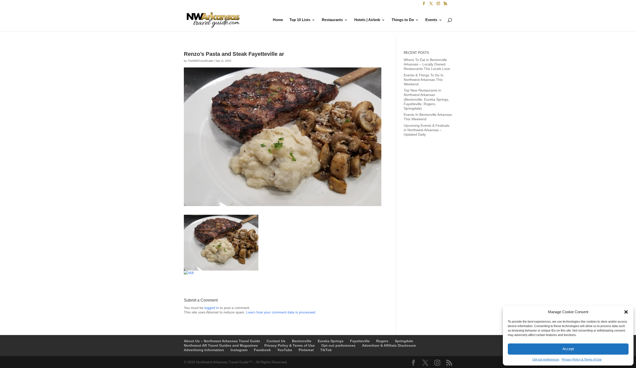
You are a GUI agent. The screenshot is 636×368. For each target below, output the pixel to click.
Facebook (262, 350)
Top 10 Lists (299, 20)
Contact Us (276, 341)
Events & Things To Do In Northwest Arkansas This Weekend (423, 79)
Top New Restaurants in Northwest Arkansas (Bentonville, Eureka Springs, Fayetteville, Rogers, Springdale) (426, 99)
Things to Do (403, 20)
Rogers (382, 341)
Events (431, 20)
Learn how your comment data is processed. (281, 312)
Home (278, 20)
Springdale (404, 341)
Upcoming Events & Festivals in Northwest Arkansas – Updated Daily (426, 129)
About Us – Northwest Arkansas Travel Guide (222, 341)
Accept (568, 349)
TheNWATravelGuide (200, 60)
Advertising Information (204, 350)
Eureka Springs (331, 341)
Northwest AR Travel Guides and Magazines (221, 345)
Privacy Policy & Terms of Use (582, 359)
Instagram (239, 350)
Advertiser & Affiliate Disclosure (389, 345)
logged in (211, 308)
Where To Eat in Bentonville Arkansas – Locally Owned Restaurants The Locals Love (427, 64)
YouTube (284, 350)
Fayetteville (360, 341)
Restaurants (332, 20)
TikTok (326, 350)
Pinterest (306, 350)
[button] (626, 311)
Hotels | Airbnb (367, 20)
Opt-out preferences (545, 359)
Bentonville (301, 341)
